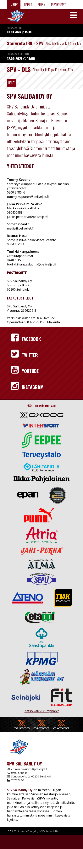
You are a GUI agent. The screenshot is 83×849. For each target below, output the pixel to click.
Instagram (32, 399)
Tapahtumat (58, 4)
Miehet (14, 4)
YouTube (30, 383)
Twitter (29, 367)
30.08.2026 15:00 (19, 32)
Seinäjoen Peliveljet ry (28, 844)
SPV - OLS (19, 82)
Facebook (31, 351)
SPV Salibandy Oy (49, 844)
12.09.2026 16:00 (21, 71)
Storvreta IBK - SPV (25, 43)
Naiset (28, 4)
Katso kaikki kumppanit (41, 722)
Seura (41, 4)
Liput (11, 95)
